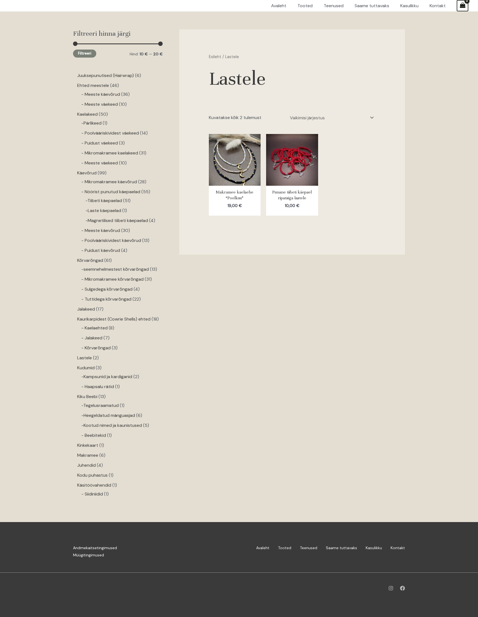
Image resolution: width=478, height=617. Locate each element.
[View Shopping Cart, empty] (462, 5)
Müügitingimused (88, 555)
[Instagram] (390, 588)
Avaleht (262, 547)
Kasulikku (374, 547)
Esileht (215, 57)
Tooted (284, 547)
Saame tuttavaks (341, 547)
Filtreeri (84, 53)
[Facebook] (402, 588)
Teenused (308, 547)
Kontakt (398, 547)
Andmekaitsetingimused (95, 547)
